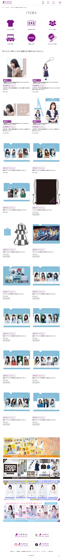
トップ (3, 7)
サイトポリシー (44, 551)
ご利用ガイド (12, 551)
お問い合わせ (50, 551)
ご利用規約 (18, 551)
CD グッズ (7, 7)
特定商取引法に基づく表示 (26, 551)
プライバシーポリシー (36, 551)
